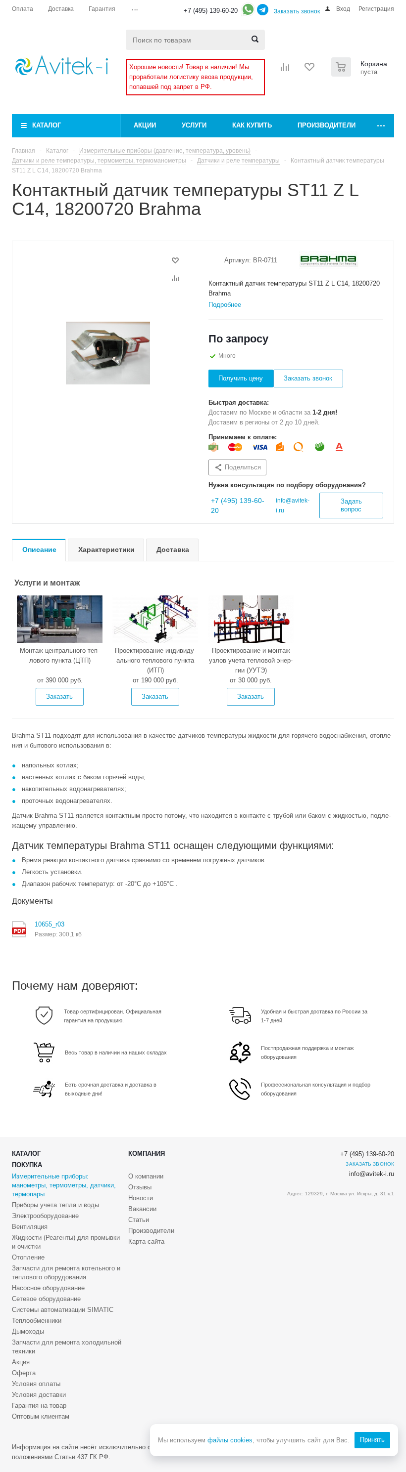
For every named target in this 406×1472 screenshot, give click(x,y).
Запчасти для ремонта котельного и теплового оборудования (66, 1272)
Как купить (252, 125)
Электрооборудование (45, 1216)
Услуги (194, 125)
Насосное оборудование (48, 1288)
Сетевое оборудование (46, 1299)
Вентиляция (30, 1226)
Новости (140, 1198)
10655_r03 (49, 924)
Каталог (46, 125)
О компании (145, 1176)
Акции (145, 125)
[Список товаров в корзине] (360, 73)
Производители (326, 125)
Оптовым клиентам (40, 1416)
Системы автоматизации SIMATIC (62, 1309)
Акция (21, 1362)
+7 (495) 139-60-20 (211, 10)
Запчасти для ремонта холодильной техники (66, 1347)
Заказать (59, 696)
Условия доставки (39, 1394)
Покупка (27, 1165)
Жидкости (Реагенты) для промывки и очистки (66, 1242)
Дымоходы (28, 1331)
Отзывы (140, 1187)
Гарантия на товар (39, 1405)
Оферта (24, 1373)
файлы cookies (230, 1440)
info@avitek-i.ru (371, 1174)
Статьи (138, 1219)
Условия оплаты (36, 1384)
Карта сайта (146, 1241)
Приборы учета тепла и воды (55, 1205)
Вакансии (142, 1209)
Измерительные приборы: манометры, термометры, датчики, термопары (64, 1185)
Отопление (28, 1257)
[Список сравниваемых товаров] (285, 70)
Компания (146, 1153)
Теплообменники (36, 1320)
